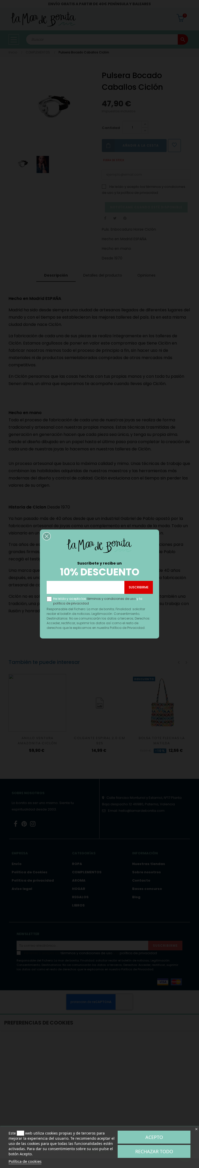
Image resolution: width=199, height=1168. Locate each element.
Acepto (154, 1137)
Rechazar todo (154, 1151)
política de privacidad (71, 603)
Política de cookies (25, 1161)
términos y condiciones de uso (111, 598)
